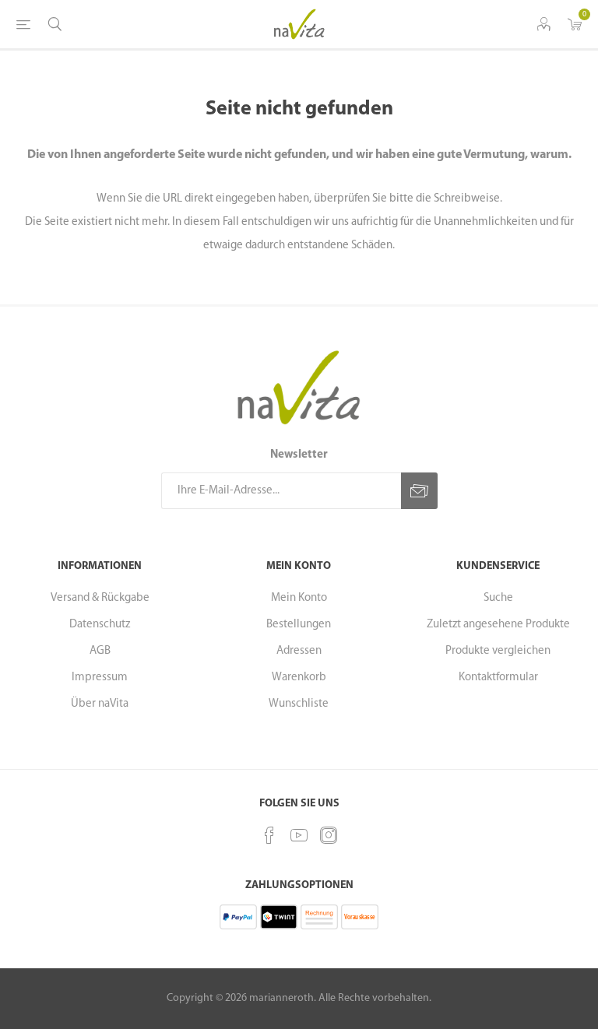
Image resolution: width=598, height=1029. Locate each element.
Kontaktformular (498, 677)
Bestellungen (298, 624)
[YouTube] (299, 835)
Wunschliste (299, 704)
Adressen (299, 651)
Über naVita (99, 704)
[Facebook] (269, 835)
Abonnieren (419, 490)
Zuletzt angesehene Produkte (498, 624)
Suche (498, 598)
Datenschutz (99, 624)
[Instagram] (328, 835)
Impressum (100, 677)
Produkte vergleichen (498, 651)
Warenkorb (299, 677)
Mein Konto (299, 598)
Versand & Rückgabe (100, 598)
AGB (100, 651)
